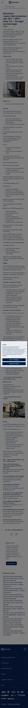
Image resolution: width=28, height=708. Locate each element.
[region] (14, 354)
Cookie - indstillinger (14, 359)
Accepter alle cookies (14, 363)
